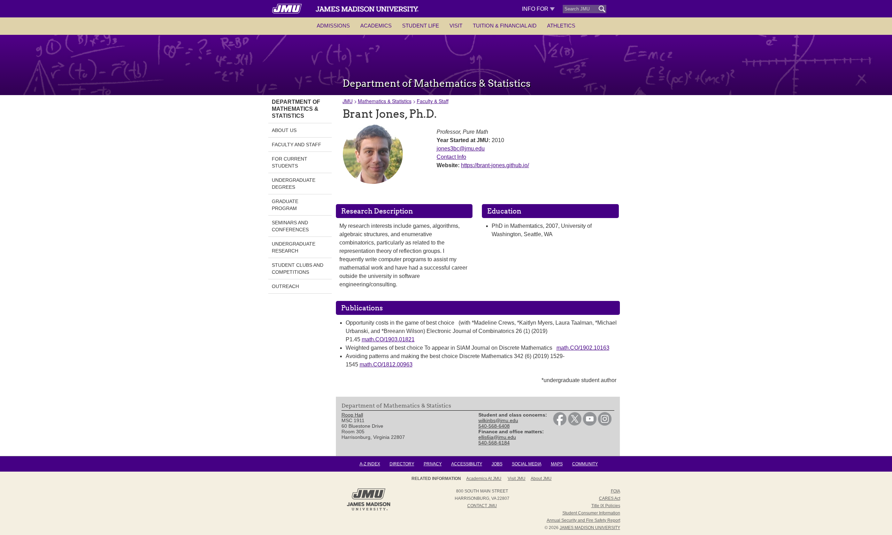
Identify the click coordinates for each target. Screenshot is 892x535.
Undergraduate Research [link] (293, 247)
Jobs (497, 464)
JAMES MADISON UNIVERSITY (590, 527)
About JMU (541, 478)
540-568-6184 (494, 442)
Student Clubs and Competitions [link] (297, 268)
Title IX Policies (605, 505)
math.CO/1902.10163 (582, 348)
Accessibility (466, 464)
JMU (348, 101)
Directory (402, 464)
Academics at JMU (483, 478)
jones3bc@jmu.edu (461, 149)
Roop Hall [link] (352, 415)
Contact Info (451, 157)
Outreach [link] (285, 286)
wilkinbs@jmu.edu (498, 420)
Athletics (561, 26)
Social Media (526, 464)
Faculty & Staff (432, 101)
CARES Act (609, 498)
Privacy (433, 464)
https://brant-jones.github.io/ (495, 165)
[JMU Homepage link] (368, 509)
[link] (560, 424)
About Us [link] (284, 130)
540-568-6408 (494, 426)
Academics (376, 26)
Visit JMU (516, 478)
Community (585, 464)
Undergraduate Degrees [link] (293, 183)
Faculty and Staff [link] (296, 144)
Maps (557, 464)
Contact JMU (482, 505)
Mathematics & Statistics (385, 101)
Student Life (420, 26)
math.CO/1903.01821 (388, 339)
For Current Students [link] (289, 162)
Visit (455, 26)
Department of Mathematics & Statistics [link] (296, 109)
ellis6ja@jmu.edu (497, 437)
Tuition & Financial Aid (505, 26)
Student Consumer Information (591, 513)
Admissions (333, 26)
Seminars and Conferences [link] (290, 226)
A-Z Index (370, 464)
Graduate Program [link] (285, 205)
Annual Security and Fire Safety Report (583, 520)
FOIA (615, 491)
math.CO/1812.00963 (386, 364)
